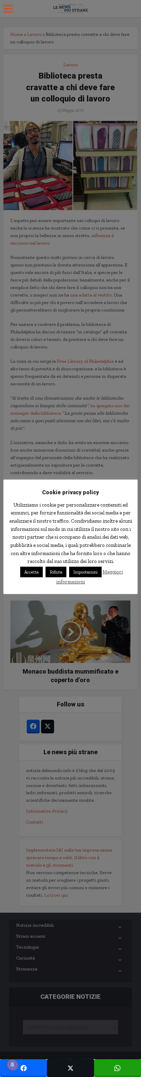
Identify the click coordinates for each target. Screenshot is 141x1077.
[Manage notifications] (12, 1064)
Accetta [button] (31, 572)
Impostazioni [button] (85, 572)
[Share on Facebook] (23, 1068)
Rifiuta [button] (56, 572)
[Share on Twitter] (70, 1068)
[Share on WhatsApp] (117, 1068)
